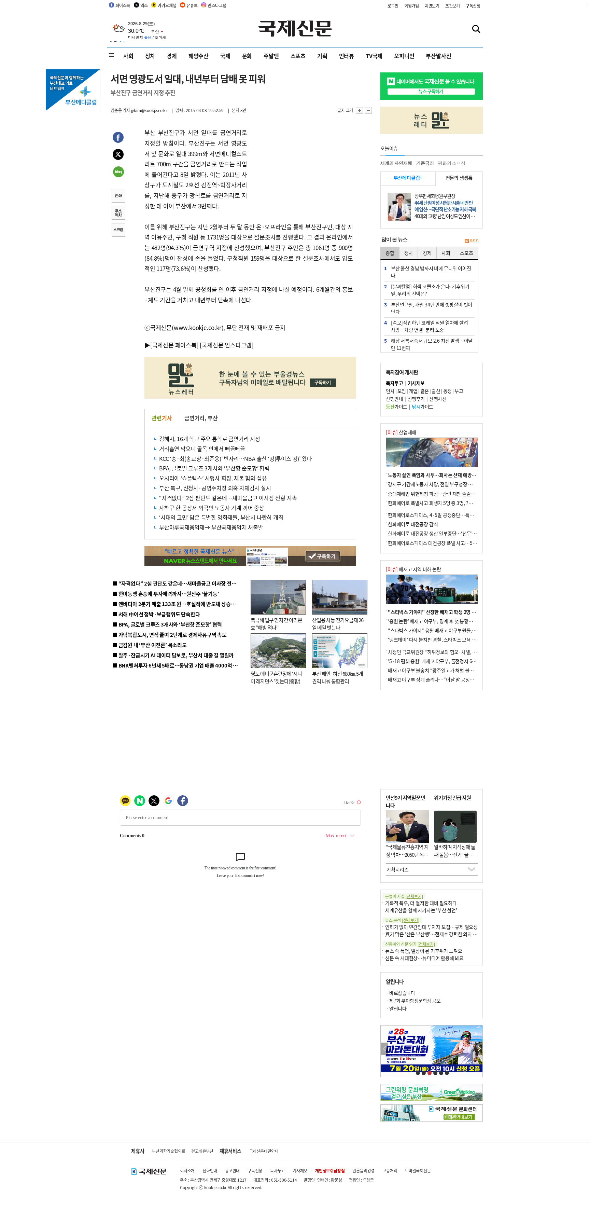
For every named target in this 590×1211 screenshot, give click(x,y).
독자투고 (277, 1170)
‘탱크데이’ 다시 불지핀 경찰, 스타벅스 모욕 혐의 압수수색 (443, 639)
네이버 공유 (118, 172)
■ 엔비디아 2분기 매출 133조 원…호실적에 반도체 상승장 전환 (179, 603)
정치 (150, 56)
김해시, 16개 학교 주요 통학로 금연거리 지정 (209, 439)
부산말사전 (438, 56)
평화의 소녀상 (451, 163)
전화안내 (209, 1170)
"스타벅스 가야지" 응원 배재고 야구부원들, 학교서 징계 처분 (446, 630)
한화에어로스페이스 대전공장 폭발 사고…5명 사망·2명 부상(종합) (453, 542)
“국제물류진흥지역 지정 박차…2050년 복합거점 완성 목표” (407, 854)
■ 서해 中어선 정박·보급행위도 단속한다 (156, 614)
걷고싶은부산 (202, 1151)
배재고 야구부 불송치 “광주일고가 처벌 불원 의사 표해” (441, 670)
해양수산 (198, 56)
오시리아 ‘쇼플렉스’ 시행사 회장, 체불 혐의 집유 (213, 478)
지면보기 (432, 6)
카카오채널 (167, 5)
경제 (172, 56)
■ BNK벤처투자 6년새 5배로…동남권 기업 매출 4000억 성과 (177, 665)
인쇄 (118, 196)
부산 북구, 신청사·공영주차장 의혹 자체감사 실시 (215, 488)
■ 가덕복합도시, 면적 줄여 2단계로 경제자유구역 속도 (169, 634)
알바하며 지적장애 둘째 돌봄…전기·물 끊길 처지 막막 (454, 854)
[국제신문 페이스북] (174, 345)
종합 (389, 252)
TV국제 (374, 56)
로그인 (393, 6)
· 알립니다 (396, 1008)
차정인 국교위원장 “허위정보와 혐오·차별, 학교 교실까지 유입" (449, 651)
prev (384, 1049)
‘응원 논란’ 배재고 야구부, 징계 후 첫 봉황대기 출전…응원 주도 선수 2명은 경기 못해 (469, 621)
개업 (413, 390)
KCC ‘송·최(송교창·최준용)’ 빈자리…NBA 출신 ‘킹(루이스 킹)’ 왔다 (235, 458)
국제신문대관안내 (264, 1151)
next (478, 1049)
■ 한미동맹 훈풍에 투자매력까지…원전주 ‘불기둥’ (165, 593)
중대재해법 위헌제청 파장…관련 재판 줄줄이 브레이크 (440, 493)
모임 (401, 390)
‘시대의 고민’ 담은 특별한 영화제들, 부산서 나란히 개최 (221, 517)
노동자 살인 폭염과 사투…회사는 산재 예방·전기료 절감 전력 (447, 474)
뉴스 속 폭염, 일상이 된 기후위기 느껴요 (423, 950)
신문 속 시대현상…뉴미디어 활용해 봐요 (424, 957)
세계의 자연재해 (396, 163)
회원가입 (411, 6)
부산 (213, 418)
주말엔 (271, 56)
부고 (458, 390)
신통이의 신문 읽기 (410, 944)
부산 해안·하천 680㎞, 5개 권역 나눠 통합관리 (337, 677)
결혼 (424, 390)
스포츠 (298, 56)
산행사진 (437, 398)
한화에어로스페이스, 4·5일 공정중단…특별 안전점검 (440, 514)
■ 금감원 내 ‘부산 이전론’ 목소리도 (149, 644)
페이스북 (122, 5)
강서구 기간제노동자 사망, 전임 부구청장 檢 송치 (435, 484)
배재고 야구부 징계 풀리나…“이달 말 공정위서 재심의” (441, 679)
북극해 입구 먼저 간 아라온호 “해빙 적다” (276, 623)
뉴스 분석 (402, 920)
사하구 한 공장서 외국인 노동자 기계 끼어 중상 (211, 508)
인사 (390, 390)
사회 (128, 56)
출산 (436, 390)
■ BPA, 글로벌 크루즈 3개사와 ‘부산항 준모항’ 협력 (167, 624)
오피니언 (404, 56)
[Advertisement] (302, 170)
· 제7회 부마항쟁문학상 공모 (413, 1000)
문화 (247, 56)
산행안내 (394, 398)
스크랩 (118, 230)
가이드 (396, 406)
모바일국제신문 (418, 1170)
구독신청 (473, 6)
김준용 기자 (120, 110)
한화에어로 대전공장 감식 (413, 524)
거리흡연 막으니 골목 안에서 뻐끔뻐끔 (202, 448)
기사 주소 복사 (118, 213)
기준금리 (425, 163)
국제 (225, 56)
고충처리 (389, 1170)
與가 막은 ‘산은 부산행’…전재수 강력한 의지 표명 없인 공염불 (445, 934)
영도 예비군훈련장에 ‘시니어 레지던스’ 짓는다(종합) (276, 677)
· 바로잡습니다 (400, 992)
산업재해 (401, 432)
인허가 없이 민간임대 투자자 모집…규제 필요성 (431, 926)
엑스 (144, 5)
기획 (322, 56)
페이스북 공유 (118, 138)
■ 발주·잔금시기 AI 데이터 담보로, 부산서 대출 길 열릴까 (173, 655)
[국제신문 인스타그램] (227, 345)
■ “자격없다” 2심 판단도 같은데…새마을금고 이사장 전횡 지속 (179, 583)
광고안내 (232, 1170)
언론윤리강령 (363, 1170)
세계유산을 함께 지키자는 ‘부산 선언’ (421, 910)
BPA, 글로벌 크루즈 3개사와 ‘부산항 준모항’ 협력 (214, 468)
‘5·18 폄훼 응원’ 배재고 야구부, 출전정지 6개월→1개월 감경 (447, 661)
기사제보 (300, 1170)
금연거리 (194, 418)
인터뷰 (346, 56)
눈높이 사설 (404, 896)
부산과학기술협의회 (168, 1151)
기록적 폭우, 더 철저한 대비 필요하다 (421, 902)
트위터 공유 (118, 155)
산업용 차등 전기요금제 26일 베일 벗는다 (337, 623)
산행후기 (416, 398)
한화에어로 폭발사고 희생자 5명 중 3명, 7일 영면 (435, 502)
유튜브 (191, 5)
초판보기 (452, 6)
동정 (447, 390)
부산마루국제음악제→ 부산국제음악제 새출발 (211, 527)
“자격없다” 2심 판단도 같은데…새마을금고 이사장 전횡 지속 (228, 498)
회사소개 (187, 1170)
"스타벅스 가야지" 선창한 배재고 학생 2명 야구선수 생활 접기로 (450, 611)
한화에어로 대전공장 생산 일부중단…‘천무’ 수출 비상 (440, 533)
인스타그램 (217, 5)
